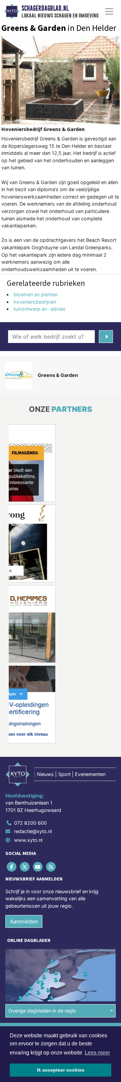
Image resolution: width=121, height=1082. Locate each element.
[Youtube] (38, 866)
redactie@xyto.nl (33, 831)
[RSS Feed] (51, 866)
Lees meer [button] (97, 1052)
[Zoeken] (106, 336)
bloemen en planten (35, 294)
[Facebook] (11, 866)
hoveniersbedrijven (34, 302)
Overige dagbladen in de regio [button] (42, 1010)
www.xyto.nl (28, 840)
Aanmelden (24, 921)
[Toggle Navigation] (109, 11)
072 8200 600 (30, 823)
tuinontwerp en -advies (39, 309)
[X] (25, 866)
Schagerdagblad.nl (45, 8)
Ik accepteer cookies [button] (60, 1070)
